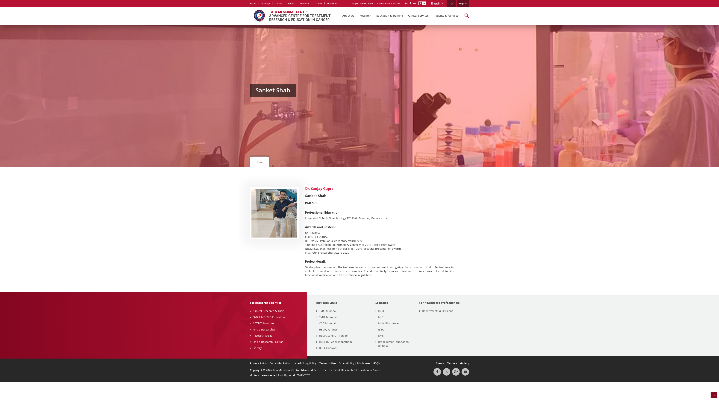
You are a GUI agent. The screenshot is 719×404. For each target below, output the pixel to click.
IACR (381, 311)
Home (253, 3)
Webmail (304, 3)
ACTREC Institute (263, 323)
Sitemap (265, 3)
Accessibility (346, 363)
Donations (332, 3)
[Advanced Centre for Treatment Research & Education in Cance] (290, 16)
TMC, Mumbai (327, 311)
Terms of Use (327, 363)
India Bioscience (388, 323)
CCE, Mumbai (327, 323)
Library (257, 348)
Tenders (452, 363)
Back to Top (714, 395)
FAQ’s (376, 363)
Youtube (465, 372)
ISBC (381, 329)
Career (278, 3)
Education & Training (389, 15)
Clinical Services (418, 15)
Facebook (437, 372)
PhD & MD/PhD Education (269, 317)
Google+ (456, 372)
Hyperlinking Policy (304, 363)
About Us (348, 15)
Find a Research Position (268, 342)
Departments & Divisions (437, 311)
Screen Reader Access (389, 3)
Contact (318, 3)
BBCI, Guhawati (328, 348)
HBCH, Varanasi (328, 329)
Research (365, 15)
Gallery (464, 363)
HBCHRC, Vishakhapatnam (335, 342)
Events (440, 363)
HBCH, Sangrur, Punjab (333, 335)
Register (463, 3)
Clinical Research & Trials (268, 311)
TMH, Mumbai (328, 317)
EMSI (381, 335)
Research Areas (262, 335)
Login (451, 3)
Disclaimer (363, 363)
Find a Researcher (264, 329)
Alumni (291, 3)
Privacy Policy (258, 363)
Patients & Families (446, 15)
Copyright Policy (280, 363)
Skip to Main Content (362, 3)
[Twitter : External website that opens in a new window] (446, 372)
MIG (380, 317)
